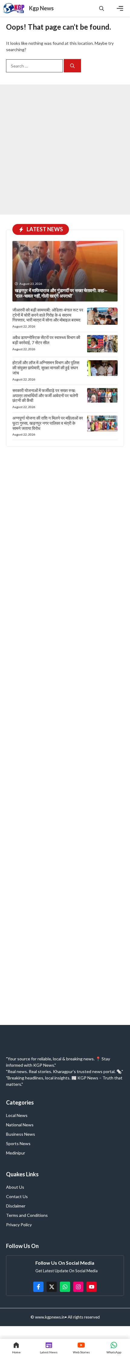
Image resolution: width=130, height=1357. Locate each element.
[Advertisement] (65, 149)
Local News (17, 1115)
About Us (15, 1187)
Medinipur (15, 1152)
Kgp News (41, 8)
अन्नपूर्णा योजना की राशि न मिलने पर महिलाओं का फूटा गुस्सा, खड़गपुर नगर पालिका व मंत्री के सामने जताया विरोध (47, 423)
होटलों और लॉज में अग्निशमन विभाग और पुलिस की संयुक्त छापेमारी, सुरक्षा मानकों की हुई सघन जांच (45, 367)
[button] (101, 8)
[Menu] (120, 8)
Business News (20, 1134)
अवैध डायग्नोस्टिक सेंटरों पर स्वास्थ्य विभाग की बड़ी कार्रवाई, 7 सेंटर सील (46, 340)
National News (20, 1124)
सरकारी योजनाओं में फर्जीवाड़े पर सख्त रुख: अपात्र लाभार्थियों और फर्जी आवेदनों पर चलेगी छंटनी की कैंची (45, 395)
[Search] (72, 66)
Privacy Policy (19, 1224)
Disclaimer (15, 1205)
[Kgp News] (14, 8)
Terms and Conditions (27, 1215)
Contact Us (17, 1196)
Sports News (18, 1143)
